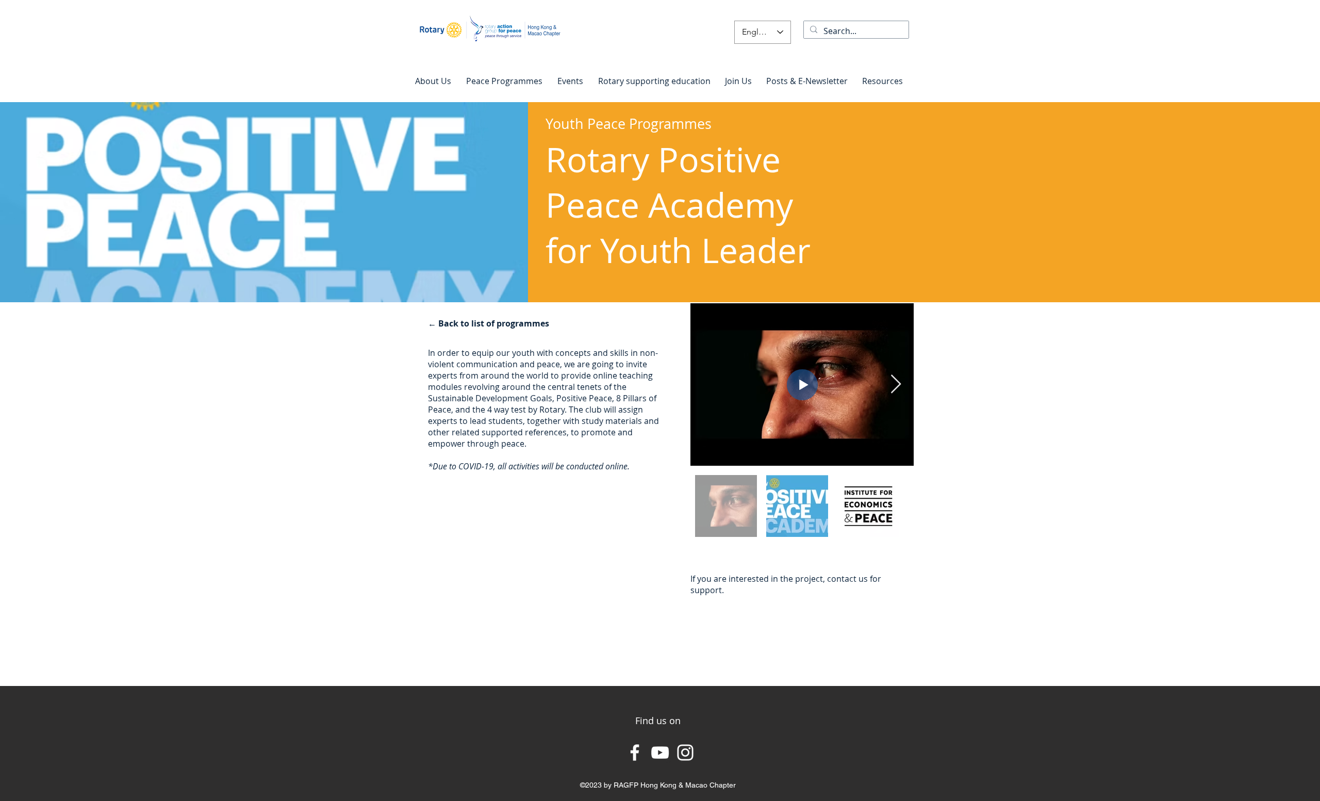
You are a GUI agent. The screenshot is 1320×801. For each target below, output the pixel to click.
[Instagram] (685, 752)
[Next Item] (896, 384)
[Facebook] (635, 752)
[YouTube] (660, 752)
